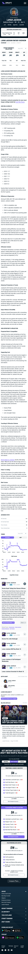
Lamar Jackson (12, 680)
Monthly (6, 761)
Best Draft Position (6, 902)
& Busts (8, 900)
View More (25, 702)
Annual (22, 761)
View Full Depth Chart (22, 676)
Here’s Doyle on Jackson (8, 460)
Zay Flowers (12, 628)
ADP (21, 537)
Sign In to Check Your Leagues (9, 698)
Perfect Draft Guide (6, 893)
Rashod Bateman (5, 628)
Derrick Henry (12, 627)
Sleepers (4, 898)
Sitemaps (11, 946)
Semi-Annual (14, 761)
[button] (14, 585)
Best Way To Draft (6, 895)
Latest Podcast (5, 904)
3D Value (7, 537)
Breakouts (4, 900)
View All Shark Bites (7, 622)
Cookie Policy (22, 946)
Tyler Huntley (11, 685)
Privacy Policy (3, 946)
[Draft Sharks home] (7, 3)
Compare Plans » (14, 881)
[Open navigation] (25, 3)
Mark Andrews (18, 627)
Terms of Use (16, 946)
